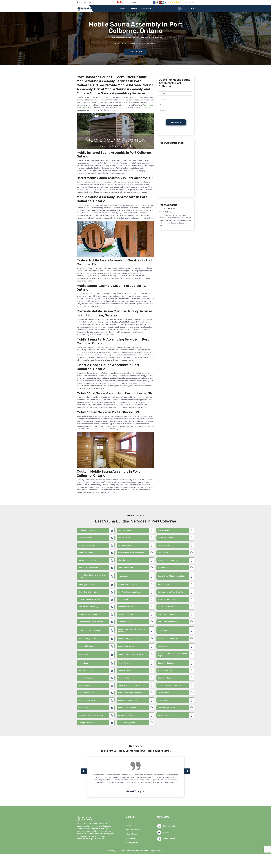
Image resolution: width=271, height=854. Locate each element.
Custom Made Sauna (87, 560)
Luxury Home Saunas (166, 599)
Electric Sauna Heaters (167, 560)
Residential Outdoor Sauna (89, 630)
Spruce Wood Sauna (126, 715)
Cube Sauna (163, 553)
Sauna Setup (163, 700)
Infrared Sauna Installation (89, 599)
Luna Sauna (123, 599)
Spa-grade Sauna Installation (90, 715)
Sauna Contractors (126, 646)
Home (122, 8)
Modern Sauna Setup (127, 607)
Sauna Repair (163, 693)
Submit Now (176, 122)
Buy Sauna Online (125, 545)
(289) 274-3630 (188, 9)
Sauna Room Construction (89, 700)
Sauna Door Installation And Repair (132, 654)
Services (133, 8)
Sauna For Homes (125, 670)
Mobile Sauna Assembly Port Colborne (140, 43)
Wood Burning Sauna (126, 722)
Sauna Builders (164, 630)
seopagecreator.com (179, 128)
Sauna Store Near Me (127, 707)
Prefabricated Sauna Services (90, 622)
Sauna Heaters (84, 685)
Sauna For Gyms (85, 670)
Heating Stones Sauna (87, 584)
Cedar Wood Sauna (166, 545)
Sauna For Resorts (85, 678)
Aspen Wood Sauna (86, 530)
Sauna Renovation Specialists (130, 693)
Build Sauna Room (165, 538)
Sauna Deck (163, 646)
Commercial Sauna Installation (131, 553)
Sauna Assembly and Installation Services (131, 630)
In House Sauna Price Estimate (170, 592)
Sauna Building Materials (128, 638)
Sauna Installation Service (129, 685)
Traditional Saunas (165, 715)
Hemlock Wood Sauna (127, 584)
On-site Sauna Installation (169, 607)
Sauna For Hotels (165, 670)
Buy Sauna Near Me (86, 545)
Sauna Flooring (124, 663)
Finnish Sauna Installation (128, 567)
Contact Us (146, 8)
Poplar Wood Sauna (166, 614)
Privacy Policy (132, 843)
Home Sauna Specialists (88, 592)
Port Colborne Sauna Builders (135, 850)
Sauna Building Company (88, 638)
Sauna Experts (84, 663)
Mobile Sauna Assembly (88, 607)
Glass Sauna (123, 576)
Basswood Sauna (85, 538)
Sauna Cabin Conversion (168, 638)
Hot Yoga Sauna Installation (129, 592)
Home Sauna (163, 584)
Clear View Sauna (85, 553)
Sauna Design (84, 654)
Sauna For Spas (164, 678)
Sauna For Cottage (166, 663)
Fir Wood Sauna (164, 567)
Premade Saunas (125, 622)
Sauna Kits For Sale (86, 693)
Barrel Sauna (163, 530)
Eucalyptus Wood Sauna (88, 567)
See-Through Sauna (166, 707)
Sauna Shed (83, 707)
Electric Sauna (124, 560)
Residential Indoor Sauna (168, 622)
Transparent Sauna (86, 722)
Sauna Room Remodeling (128, 700)
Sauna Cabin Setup (86, 646)
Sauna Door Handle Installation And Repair (172, 654)
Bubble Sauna (124, 538)
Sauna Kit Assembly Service (169, 685)
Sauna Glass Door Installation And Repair (92, 576)
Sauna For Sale (124, 678)
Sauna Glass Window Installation (171, 576)
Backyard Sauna (125, 530)
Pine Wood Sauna (125, 614)
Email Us (166, 832)
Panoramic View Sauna (87, 614)
